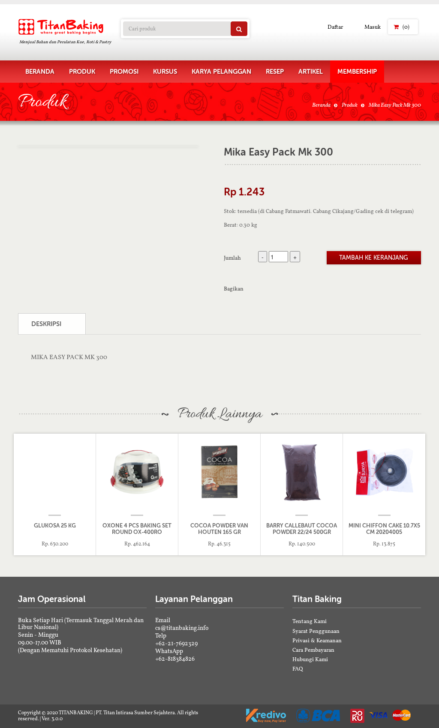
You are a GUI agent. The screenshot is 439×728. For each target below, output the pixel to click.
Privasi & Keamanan (317, 640)
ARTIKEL (310, 71)
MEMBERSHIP (357, 71)
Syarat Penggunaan (316, 631)
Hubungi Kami (310, 659)
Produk (350, 105)
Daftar (335, 27)
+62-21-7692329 (176, 643)
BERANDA (39, 71)
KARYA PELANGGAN (221, 71)
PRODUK (82, 71)
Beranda (321, 105)
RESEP (275, 71)
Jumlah (232, 257)
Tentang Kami (309, 621)
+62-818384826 (175, 658)
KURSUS (165, 71)
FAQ (297, 668)
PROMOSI (124, 71)
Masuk (372, 27)
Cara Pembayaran (313, 650)
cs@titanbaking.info (181, 627)
